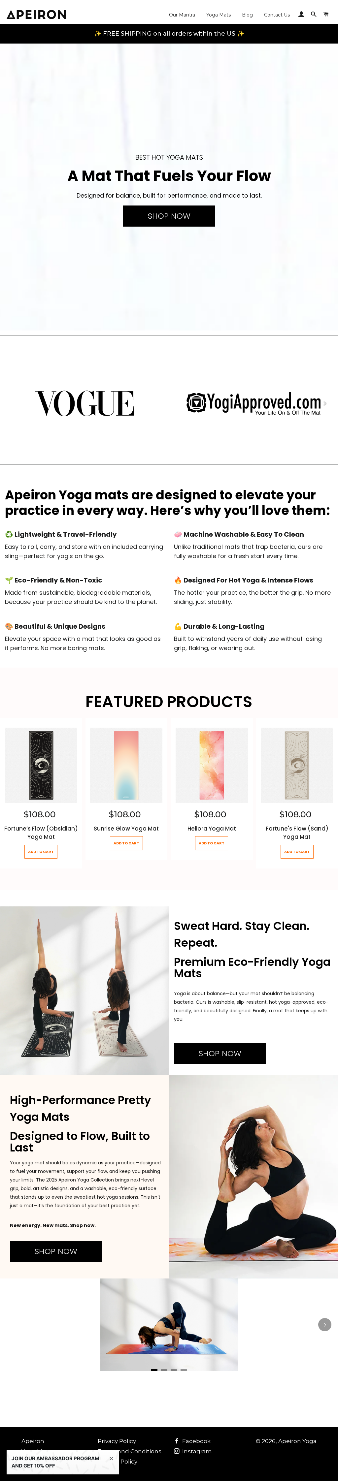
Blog (247, 15)
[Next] (324, 403)
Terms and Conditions (129, 1451)
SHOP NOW (169, 215)
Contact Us (277, 15)
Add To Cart (41, 851)
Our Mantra (182, 15)
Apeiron (32, 1441)
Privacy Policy (117, 1441)
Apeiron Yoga (297, 1441)
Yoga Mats (218, 15)
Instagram (196, 1451)
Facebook (196, 1441)
